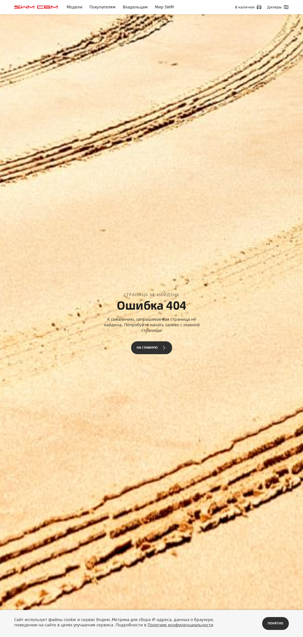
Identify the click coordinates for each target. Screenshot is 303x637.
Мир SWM (164, 7)
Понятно (275, 623)
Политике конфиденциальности (180, 625)
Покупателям (102, 7)
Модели (74, 7)
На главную (147, 347)
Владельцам (135, 7)
